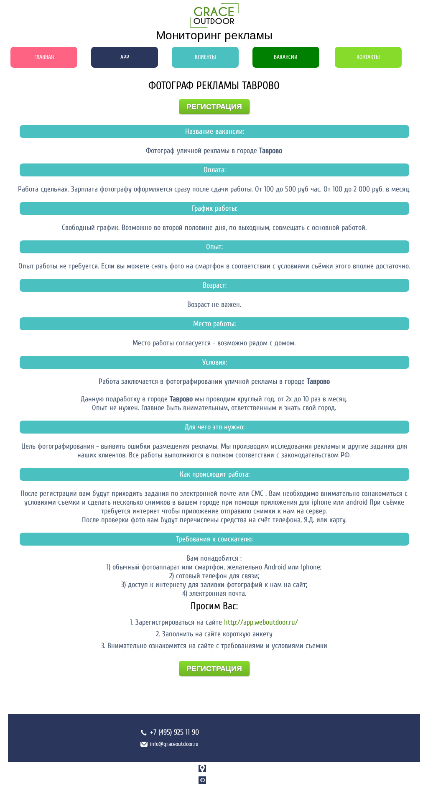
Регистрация (214, 106)
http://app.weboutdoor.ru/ (261, 622)
